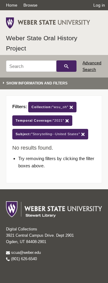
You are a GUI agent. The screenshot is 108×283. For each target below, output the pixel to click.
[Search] (66, 66)
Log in (99, 5)
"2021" (40, 120)
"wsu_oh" (51, 107)
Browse (30, 5)
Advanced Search (91, 66)
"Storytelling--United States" (48, 134)
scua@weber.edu (25, 252)
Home (11, 5)
